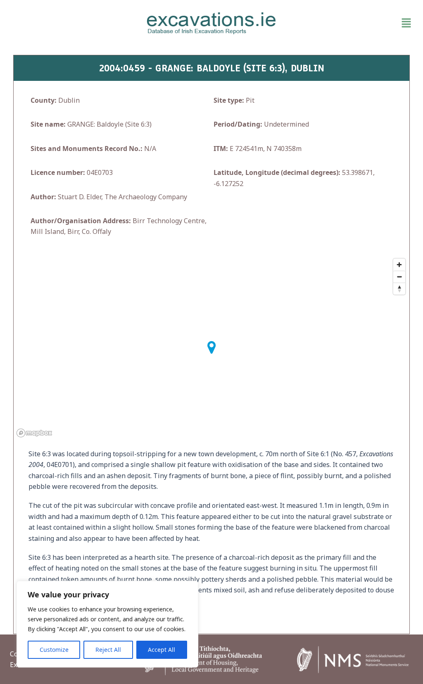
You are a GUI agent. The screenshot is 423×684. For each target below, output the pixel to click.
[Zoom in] (399, 265)
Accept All (161, 649)
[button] (350, 23)
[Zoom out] (399, 277)
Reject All (108, 649)
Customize (54, 649)
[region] (107, 624)
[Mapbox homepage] (34, 433)
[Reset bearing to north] (399, 289)
